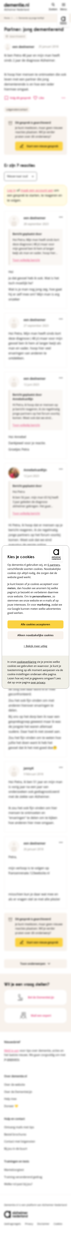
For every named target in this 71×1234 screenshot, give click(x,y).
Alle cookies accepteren (35, 624)
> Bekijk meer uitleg (35, 646)
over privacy (38, 682)
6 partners (54, 564)
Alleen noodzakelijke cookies (35, 635)
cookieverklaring (26, 661)
